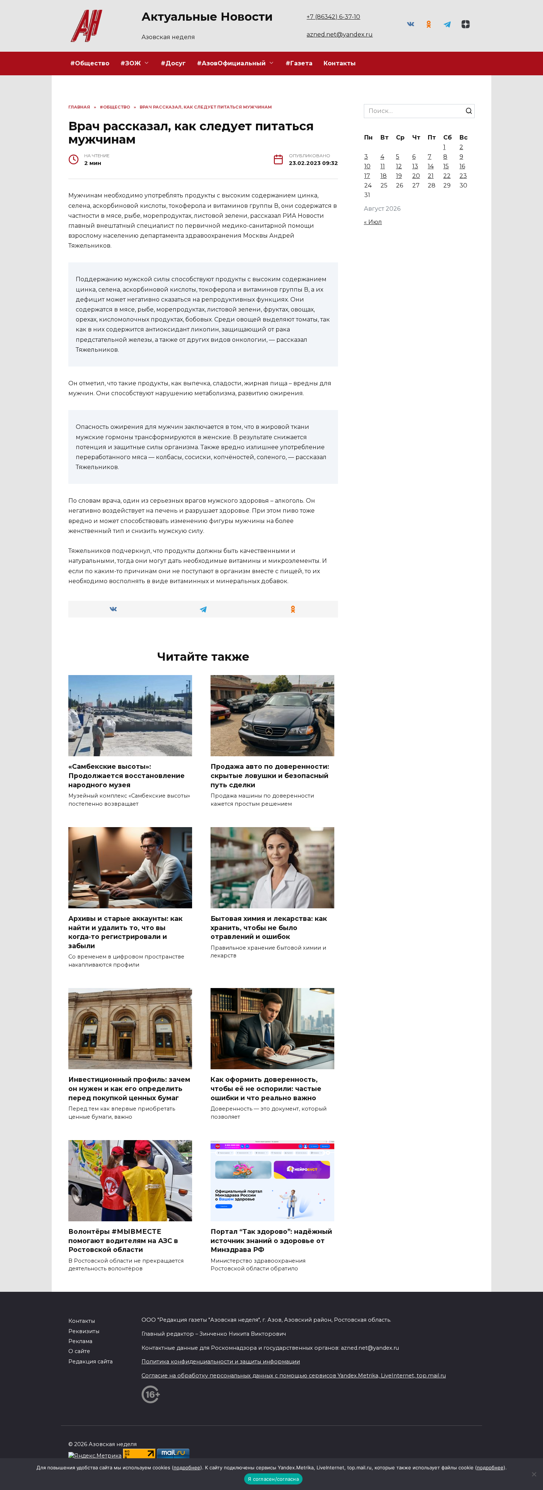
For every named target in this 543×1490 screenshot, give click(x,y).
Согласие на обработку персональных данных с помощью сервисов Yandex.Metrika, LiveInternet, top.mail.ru (293, 1375)
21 (431, 175)
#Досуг (173, 63)
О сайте (79, 1351)
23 (463, 175)
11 (382, 166)
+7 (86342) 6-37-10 (333, 16)
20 (416, 175)
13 (415, 166)
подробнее (187, 1467)
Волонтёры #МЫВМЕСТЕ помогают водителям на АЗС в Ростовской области (123, 1240)
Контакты (340, 63)
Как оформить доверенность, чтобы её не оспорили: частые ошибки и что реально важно (266, 1088)
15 (446, 166)
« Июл (373, 222)
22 (447, 175)
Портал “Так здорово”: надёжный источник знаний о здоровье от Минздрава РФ (271, 1240)
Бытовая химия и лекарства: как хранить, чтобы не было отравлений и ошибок (269, 927)
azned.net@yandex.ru (340, 34)
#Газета (299, 63)
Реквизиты (83, 1331)
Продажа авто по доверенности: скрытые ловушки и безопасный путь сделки (270, 775)
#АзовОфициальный (231, 63)
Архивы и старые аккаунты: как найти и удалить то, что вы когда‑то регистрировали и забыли (125, 932)
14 (431, 166)
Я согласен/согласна (273, 1479)
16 (462, 166)
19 (399, 175)
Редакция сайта (90, 1361)
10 (367, 166)
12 (399, 166)
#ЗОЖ (130, 63)
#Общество (89, 63)
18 (383, 175)
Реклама (80, 1341)
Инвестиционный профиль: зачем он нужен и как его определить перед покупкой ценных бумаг (129, 1088)
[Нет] (533, 1474)
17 (367, 175)
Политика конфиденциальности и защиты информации (220, 1361)
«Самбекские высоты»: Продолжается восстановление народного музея (126, 775)
